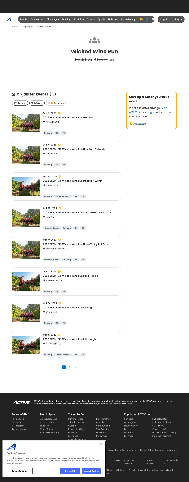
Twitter (18, 422)
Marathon (101, 422)
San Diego (129, 418)
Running (66, 19)
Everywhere (105, 59)
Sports (101, 19)
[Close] (101, 443)
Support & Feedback (129, 462)
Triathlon (79, 19)
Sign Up (164, 19)
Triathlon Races (76, 422)
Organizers (27, 26)
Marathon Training (161, 435)
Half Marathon (103, 418)
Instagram (20, 429)
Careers (116, 460)
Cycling (72, 425)
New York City (131, 425)
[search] (153, 19)
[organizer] (147, 19)
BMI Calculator (159, 418)
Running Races (75, 418)
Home (15, 26)
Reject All (70, 471)
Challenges (53, 19)
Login (178, 19)
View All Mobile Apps (50, 432)
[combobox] (20, 103)
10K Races (73, 435)
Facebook (20, 418)
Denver (128, 429)
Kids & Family (128, 19)
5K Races (72, 432)
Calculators (36, 19)
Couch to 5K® (47, 422)
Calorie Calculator (161, 422)
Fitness (91, 19)
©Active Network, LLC (116, 470)
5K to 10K (44, 425)
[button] (37, 103)
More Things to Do (77, 439)
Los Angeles (130, 422)
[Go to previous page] (58, 367)
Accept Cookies (91, 471)
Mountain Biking (76, 429)
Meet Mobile (46, 429)
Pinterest (19, 425)
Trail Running (102, 429)
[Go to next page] (75, 367)
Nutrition (113, 19)
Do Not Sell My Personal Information (158, 450)
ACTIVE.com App (48, 418)
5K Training (158, 425)
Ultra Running (103, 425)
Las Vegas (129, 435)
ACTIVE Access (149, 462)
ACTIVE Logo (18, 401)
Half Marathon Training (164, 432)
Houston (128, 432)
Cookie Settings (19, 471)
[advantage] (141, 19)
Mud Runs (101, 432)
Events (23, 19)
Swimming (101, 435)
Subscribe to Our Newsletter (122, 450)
